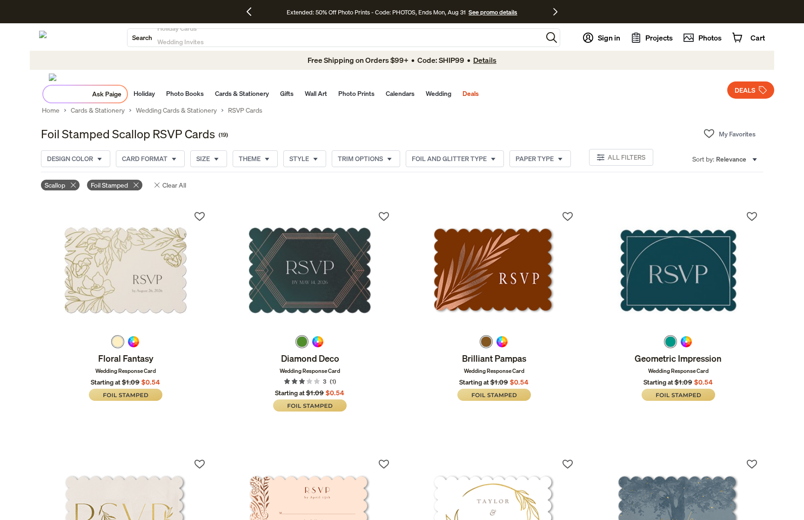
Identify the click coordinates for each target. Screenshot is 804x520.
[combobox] (335, 38)
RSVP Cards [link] (245, 110)
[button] (551, 37)
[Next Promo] (555, 11)
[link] (126, 270)
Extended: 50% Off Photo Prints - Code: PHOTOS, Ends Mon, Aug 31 (376, 12)
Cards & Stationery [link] (98, 110)
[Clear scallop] (73, 185)
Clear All (174, 185)
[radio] (117, 341)
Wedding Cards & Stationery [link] (176, 110)
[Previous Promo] (252, 11)
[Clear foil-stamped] (136, 185)
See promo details (493, 12)
